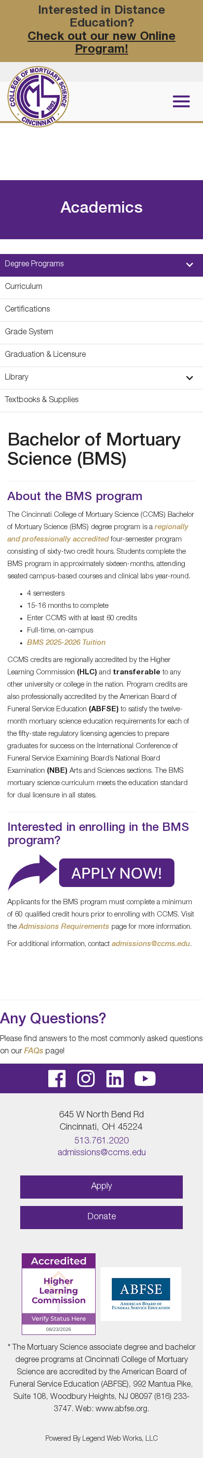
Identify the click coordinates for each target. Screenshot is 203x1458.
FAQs (33, 1052)
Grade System (29, 333)
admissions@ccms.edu (151, 944)
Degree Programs (34, 265)
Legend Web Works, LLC (120, 1439)
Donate (102, 1217)
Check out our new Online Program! (101, 44)
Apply (101, 1186)
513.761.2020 (101, 1141)
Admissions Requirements (64, 927)
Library (16, 378)
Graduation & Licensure (45, 355)
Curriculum (23, 287)
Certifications (27, 310)
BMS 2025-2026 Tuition (66, 643)
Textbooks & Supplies (41, 401)
